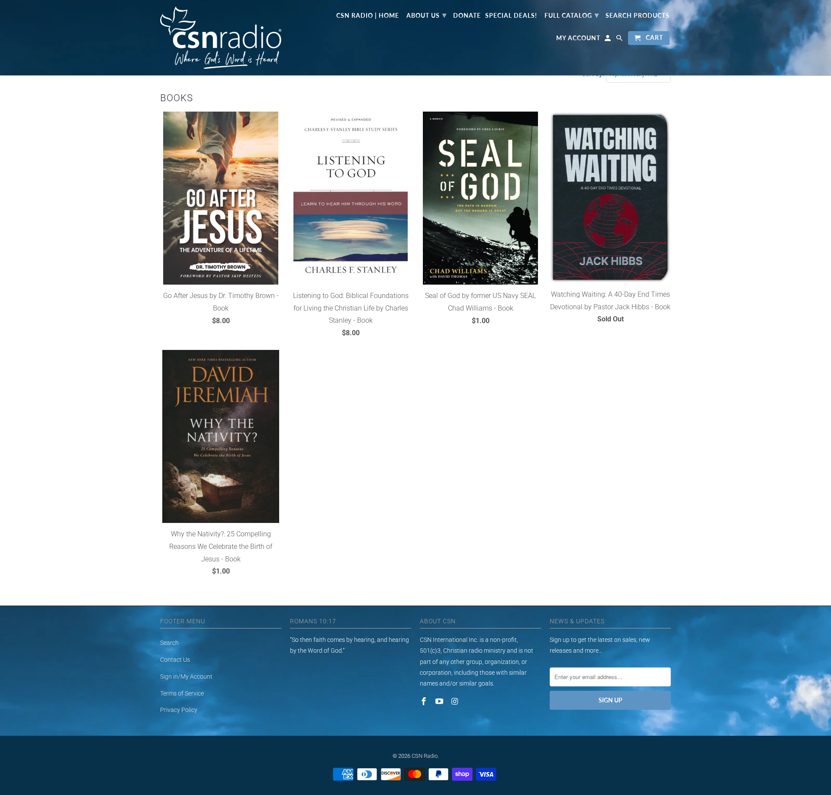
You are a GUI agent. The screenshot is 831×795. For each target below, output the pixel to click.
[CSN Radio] (220, 37)
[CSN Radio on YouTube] (440, 701)
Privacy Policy (178, 709)
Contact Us (175, 659)
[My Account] (608, 40)
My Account (578, 38)
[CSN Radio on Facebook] (424, 701)
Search (169, 642)
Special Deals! (511, 15)
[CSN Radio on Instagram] (456, 701)
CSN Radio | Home (367, 15)
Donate (467, 15)
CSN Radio (425, 756)
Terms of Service (182, 693)
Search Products (638, 15)
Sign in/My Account (186, 676)
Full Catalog (571, 14)
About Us (426, 14)
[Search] (620, 40)
